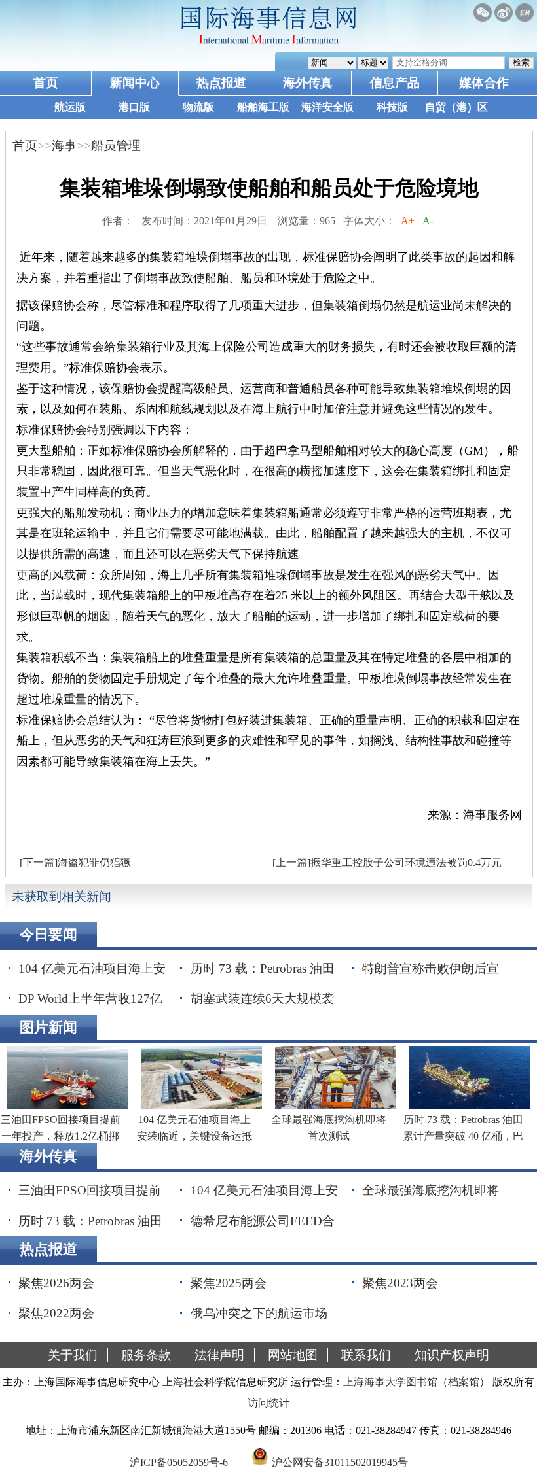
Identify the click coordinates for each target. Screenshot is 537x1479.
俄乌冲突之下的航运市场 (259, 1313)
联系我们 (366, 1355)
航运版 (70, 107)
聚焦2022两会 (56, 1313)
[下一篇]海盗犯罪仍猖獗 (75, 862)
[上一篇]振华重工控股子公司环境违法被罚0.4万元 (387, 862)
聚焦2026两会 (56, 1283)
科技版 (392, 107)
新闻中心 (135, 83)
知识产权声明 (452, 1355)
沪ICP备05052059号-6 (179, 1461)
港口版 (134, 107)
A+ (407, 220)
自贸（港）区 (456, 107)
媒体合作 (484, 83)
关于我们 (73, 1355)
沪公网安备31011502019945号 (340, 1461)
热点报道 (221, 83)
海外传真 (308, 83)
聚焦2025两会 (229, 1283)
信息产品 (395, 83)
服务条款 (146, 1355)
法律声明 (219, 1355)
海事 (64, 145)
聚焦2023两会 (400, 1283)
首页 (45, 83)
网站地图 (293, 1355)
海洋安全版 (327, 107)
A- (428, 220)
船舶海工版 (263, 107)
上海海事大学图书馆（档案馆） (416, 1381)
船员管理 (116, 145)
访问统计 (268, 1402)
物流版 (198, 107)
